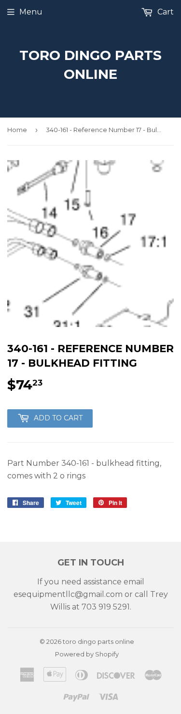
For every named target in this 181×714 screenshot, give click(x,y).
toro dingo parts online (90, 64)
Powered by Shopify (87, 654)
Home (17, 130)
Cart (164, 11)
